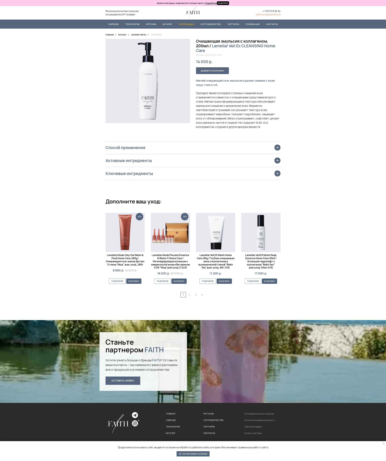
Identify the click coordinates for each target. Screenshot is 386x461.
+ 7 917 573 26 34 (271, 11)
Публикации (253, 24)
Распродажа (186, 24)
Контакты (272, 24)
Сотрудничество (211, 24)
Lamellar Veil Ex (138, 34)
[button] (123, 381)
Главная (110, 34)
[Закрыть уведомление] (383, 443)
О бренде (113, 24)
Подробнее (211, 3)
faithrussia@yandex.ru (268, 14)
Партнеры (233, 24)
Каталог (167, 24)
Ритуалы (151, 24)
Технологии (132, 24)
